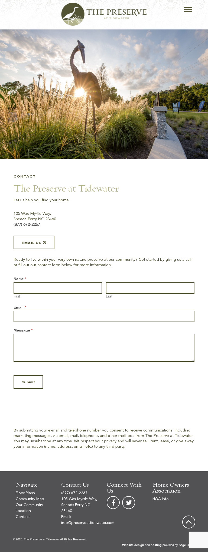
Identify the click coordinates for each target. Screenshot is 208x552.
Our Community (29, 505)
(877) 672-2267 (27, 225)
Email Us (31, 243)
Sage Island (187, 545)
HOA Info (160, 499)
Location (23, 511)
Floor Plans (25, 493)
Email (20, 307)
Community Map (30, 499)
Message (23, 330)
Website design (133, 545)
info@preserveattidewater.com (87, 523)
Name (20, 279)
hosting (156, 545)
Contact (23, 517)
